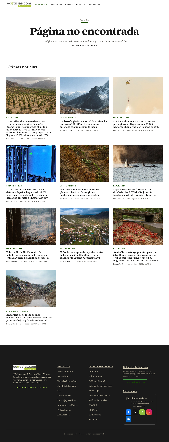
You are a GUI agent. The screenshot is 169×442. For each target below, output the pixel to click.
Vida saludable (64, 410)
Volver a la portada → (84, 45)
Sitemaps (93, 419)
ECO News (81, 4)
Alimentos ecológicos (67, 405)
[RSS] (142, 412)
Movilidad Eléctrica (66, 386)
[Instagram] (149, 412)
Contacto (93, 371)
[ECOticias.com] (18, 4)
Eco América (63, 414)
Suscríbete (94, 4)
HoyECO (69, 4)
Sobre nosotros (96, 376)
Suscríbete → (135, 382)
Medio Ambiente (65, 371)
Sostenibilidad (64, 395)
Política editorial (97, 381)
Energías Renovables (67, 381)
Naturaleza (62, 376)
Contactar (56, 4)
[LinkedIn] (128, 419)
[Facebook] (128, 412)
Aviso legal (94, 390)
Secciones (40, 4)
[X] (135, 412)
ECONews (93, 410)
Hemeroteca (95, 414)
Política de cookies (98, 400)
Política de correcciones (100, 386)
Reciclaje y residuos (66, 400)
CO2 (59, 390)
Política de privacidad (99, 395)
